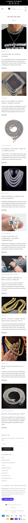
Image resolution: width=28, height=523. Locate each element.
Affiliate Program (6, 460)
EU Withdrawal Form (7, 478)
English (13, 507)
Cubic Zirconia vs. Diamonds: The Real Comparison (10, 238)
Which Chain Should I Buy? (13, 414)
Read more (4, 68)
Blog (3, 457)
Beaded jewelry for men (10, 274)
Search (3, 465)
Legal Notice (5, 473)
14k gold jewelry (7, 411)
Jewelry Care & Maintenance (8, 462)
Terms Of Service (6, 475)
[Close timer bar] (27, 0)
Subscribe (7, 449)
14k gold (4, 98)
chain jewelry (6, 145)
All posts (14, 20)
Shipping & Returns (6, 468)
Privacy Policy (5, 470)
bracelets (5, 51)
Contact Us (4, 480)
